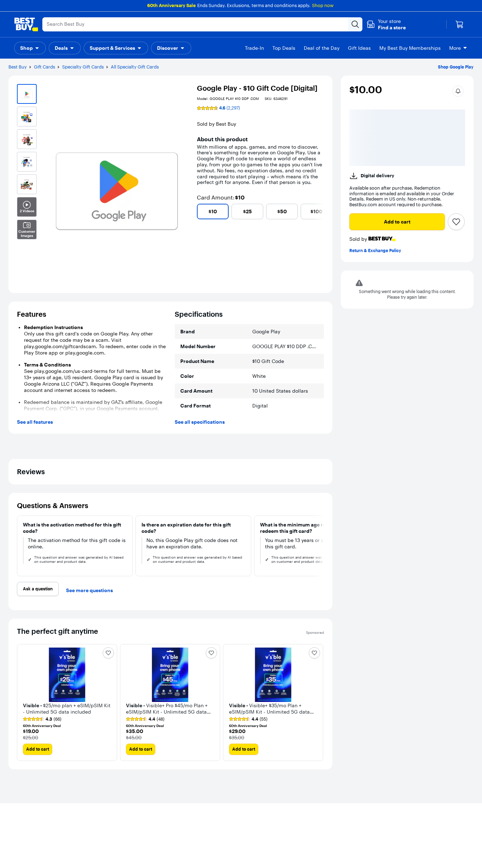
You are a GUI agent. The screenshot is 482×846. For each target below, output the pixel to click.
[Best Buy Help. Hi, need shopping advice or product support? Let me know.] (462, 819)
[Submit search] (355, 24)
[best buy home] (26, 24)
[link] (55, 804)
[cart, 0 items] (459, 24)
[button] (386, 24)
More (455, 48)
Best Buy (17, 67)
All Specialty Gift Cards (135, 67)
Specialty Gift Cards (83, 67)
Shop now (322, 5)
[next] (321, 211)
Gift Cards (44, 67)
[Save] (456, 159)
